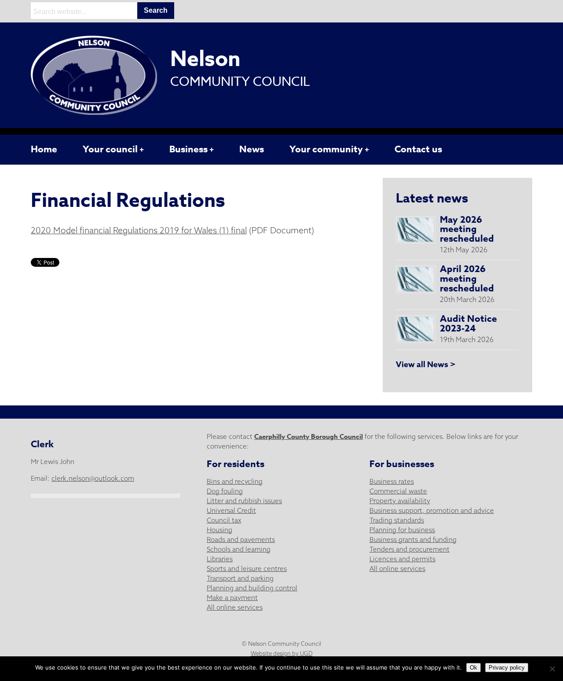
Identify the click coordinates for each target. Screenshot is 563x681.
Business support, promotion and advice (431, 510)
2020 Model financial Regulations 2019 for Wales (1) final (139, 230)
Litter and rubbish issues (244, 501)
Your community (326, 149)
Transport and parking (240, 578)
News (251, 149)
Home (44, 149)
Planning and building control (252, 588)
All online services (235, 607)
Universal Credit (231, 510)
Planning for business (402, 530)
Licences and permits (402, 559)
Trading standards (396, 520)
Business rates (391, 481)
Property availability (399, 501)
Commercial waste (398, 491)
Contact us (418, 149)
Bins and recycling (235, 481)
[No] (552, 668)
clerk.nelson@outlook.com (92, 478)
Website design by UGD (282, 653)
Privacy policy (507, 667)
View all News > (426, 364)
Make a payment (232, 597)
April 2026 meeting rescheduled (467, 278)
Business (188, 149)
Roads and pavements (241, 539)
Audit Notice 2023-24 (468, 323)
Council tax (224, 520)
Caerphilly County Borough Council (308, 436)
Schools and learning (239, 549)
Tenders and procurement (409, 549)
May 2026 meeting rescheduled (467, 229)
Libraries (220, 559)
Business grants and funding (413, 539)
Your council (110, 149)
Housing (219, 530)
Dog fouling (225, 491)
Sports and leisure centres (247, 568)
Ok (473, 667)
